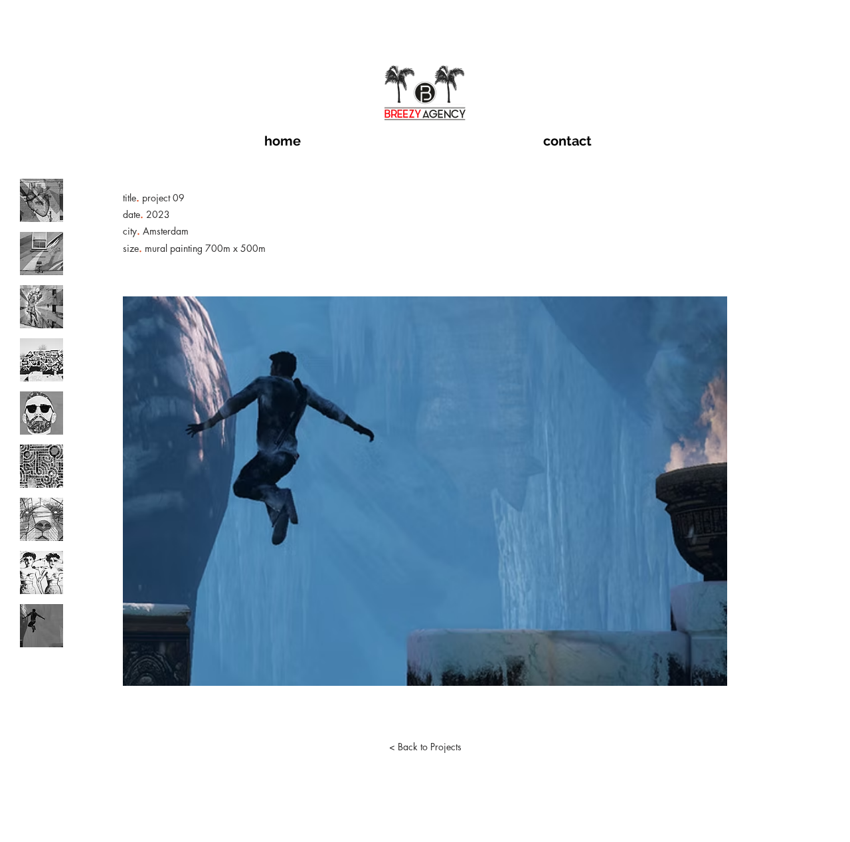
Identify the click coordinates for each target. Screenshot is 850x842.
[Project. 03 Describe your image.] (41, 306)
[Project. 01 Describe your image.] (41, 200)
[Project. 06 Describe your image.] (41, 466)
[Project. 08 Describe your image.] (41, 572)
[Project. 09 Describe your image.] (41, 625)
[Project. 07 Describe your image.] (41, 519)
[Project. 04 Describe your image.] (41, 359)
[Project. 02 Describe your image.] (41, 253)
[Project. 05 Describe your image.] (41, 413)
